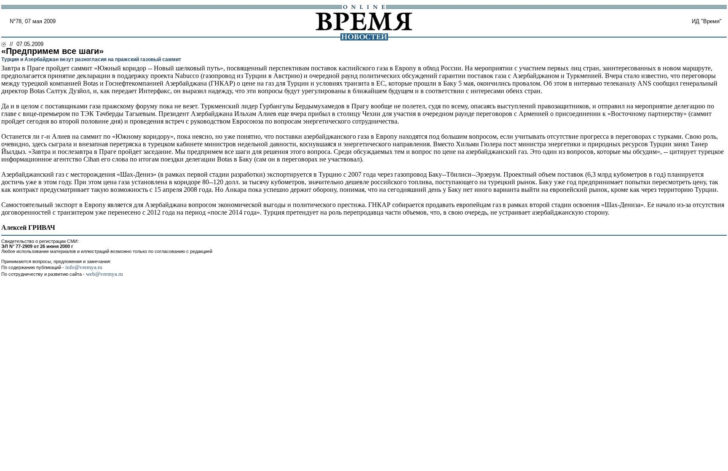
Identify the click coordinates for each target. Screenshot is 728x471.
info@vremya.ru (83, 267)
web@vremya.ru (104, 274)
